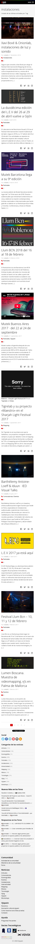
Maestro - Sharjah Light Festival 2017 (13, 399)
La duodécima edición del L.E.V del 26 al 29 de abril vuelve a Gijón (16, 112)
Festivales (6, 123)
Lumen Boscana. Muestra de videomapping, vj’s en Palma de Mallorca (16, 679)
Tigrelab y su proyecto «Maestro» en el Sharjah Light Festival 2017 (16, 412)
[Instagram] (16, 739)
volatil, (6, 55)
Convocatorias (8, 496)
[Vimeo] (9, 739)
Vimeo (12, 401)
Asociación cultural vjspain (10, 908)
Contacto (4, 913)
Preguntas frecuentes (8, 921)
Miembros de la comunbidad (10, 863)
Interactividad (5, 766)
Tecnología (4, 775)
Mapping (6, 425)
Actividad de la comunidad (9, 861)
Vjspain (12, 339)
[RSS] (20, 739)
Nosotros (4, 906)
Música (3, 772)
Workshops (4, 784)
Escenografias (5, 754)
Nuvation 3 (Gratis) (7, 793)
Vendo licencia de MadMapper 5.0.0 (12, 808)
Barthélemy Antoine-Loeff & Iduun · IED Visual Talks (15, 486)
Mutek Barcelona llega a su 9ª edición (16, 177)
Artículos (4, 748)
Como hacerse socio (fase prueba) (12, 911)
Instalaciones (7, 58)
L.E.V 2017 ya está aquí (17, 553)
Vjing (2, 778)
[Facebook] (6, 739)
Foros (3, 865)
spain (3, 2)
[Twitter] (2, 739)
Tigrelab (4, 401)
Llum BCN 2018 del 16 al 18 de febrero (16, 252)
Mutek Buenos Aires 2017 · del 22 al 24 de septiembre (16, 328)
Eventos (16, 496)
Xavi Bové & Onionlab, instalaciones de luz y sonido (16, 47)
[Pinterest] (13, 739)
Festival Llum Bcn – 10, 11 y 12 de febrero (16, 619)
